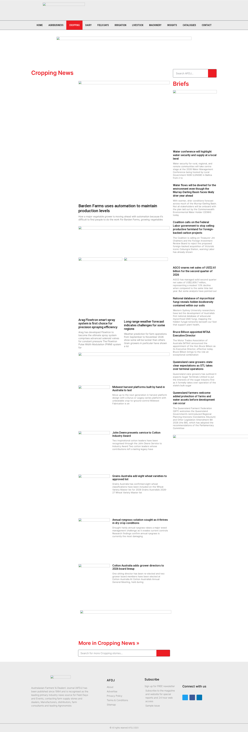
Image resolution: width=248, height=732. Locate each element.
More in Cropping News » (108, 643)
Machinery (155, 25)
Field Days (103, 25)
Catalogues (189, 25)
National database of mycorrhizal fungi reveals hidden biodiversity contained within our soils (193, 302)
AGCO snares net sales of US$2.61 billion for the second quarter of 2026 (194, 271)
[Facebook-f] (192, 697)
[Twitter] (185, 697)
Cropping (74, 25)
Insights (172, 25)
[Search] (212, 73)
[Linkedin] (199, 697)
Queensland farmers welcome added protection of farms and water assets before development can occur (194, 398)
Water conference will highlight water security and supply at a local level (194, 155)
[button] (92, 8)
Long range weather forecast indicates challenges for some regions (144, 325)
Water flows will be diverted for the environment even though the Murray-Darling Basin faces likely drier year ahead (194, 190)
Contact (207, 25)
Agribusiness (55, 25)
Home (40, 25)
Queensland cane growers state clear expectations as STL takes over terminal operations (193, 365)
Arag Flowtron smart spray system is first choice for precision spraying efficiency (97, 323)
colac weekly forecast (52, 117)
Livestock (137, 25)
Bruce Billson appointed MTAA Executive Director (191, 333)
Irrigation (120, 25)
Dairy (88, 25)
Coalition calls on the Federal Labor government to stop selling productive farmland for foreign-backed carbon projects (193, 227)
